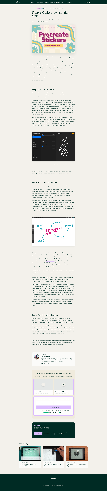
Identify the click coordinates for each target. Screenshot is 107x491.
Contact (79, 481)
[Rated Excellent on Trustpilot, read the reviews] (53, 412)
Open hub (38, 433)
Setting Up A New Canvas (51, 266)
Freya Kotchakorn (47, 8)
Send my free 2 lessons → (53, 407)
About (62, 2)
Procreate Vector (50, 260)
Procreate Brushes (49, 2)
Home (32, 2)
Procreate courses (39, 2)
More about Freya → (45, 363)
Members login (87, 2)
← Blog (33, 8)
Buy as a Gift (57, 2)
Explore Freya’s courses (60, 433)
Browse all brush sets (48, 433)
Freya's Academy (69, 2)
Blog (68, 481)
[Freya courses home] (18, 2)
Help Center (73, 481)
